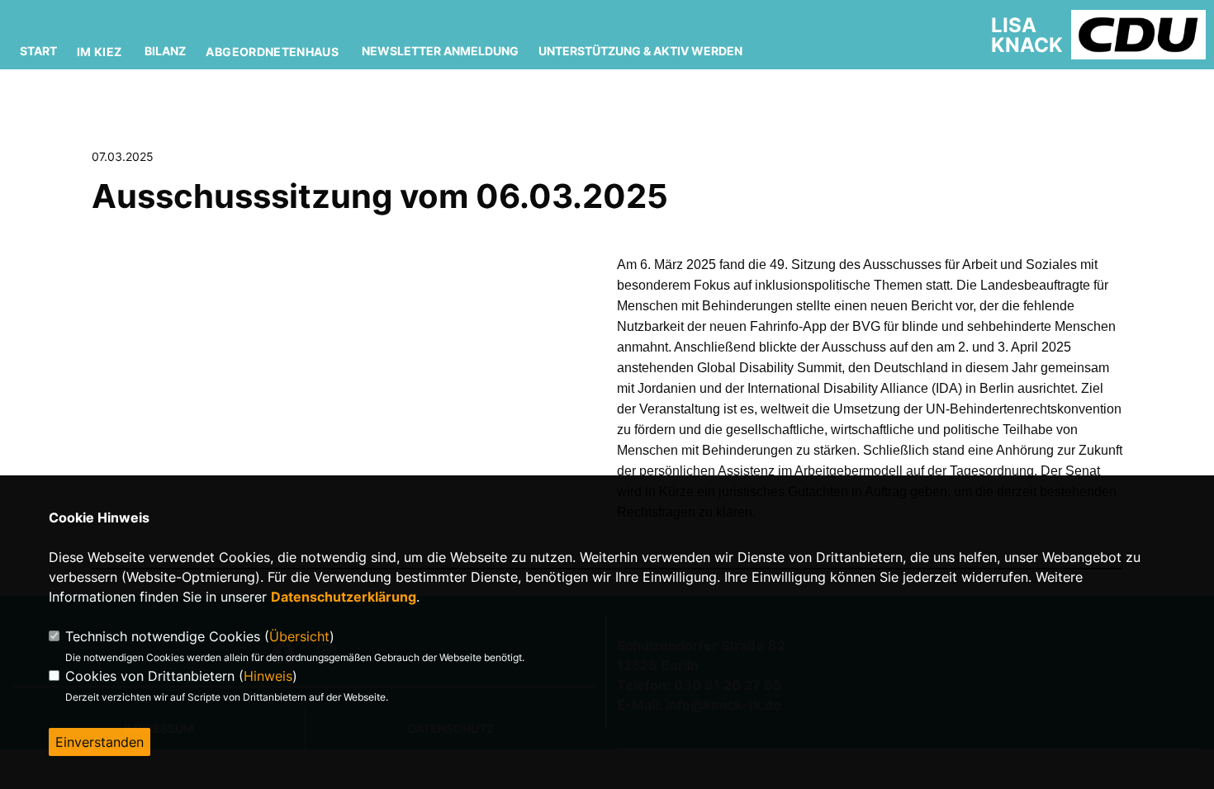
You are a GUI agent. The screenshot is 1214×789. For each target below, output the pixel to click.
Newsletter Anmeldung (440, 51)
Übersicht (299, 636)
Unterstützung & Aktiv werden (640, 51)
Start (38, 51)
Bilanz (165, 51)
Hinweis (268, 676)
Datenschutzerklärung (343, 596)
